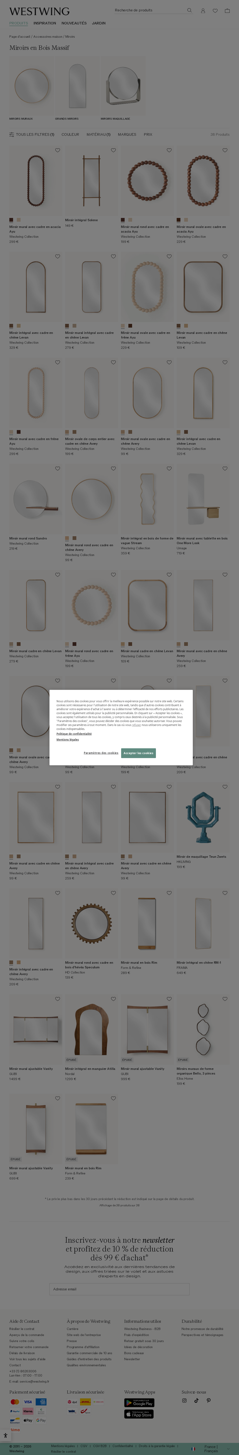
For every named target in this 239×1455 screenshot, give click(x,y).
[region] (121, 727)
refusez (136, 725)
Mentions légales (67, 739)
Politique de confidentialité (74, 734)
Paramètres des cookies (101, 753)
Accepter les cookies (138, 753)
